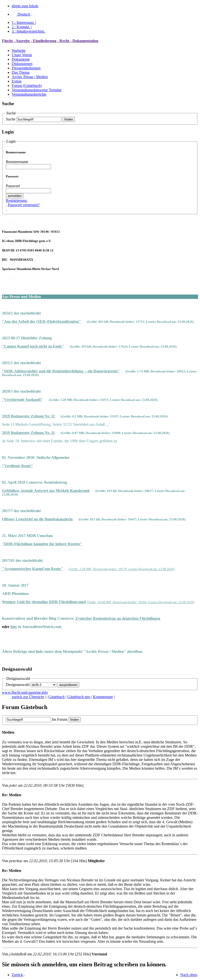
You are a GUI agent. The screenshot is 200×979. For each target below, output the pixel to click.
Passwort (13, 186)
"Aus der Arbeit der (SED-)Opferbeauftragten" (41, 321)
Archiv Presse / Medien (30, 77)
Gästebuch (56, 697)
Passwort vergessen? (24, 205)
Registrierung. (17, 200)
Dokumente (21, 59)
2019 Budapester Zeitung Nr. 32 (28, 416)
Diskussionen (22, 64)
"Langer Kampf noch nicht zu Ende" (33, 346)
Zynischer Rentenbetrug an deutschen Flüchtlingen (117, 618)
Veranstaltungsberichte (29, 94)
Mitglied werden (18, 278)
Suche (10, 119)
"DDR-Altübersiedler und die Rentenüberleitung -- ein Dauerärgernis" (61, 371)
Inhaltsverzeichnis (28, 31)
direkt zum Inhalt (25, 6)
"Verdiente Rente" (17, 466)
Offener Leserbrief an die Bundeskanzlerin (37, 519)
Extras (16, 81)
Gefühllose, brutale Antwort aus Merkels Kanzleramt (46, 491)
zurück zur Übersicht (28, 697)
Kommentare (103, 697)
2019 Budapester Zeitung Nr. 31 (28, 433)
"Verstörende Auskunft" (22, 399)
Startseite (19, 50)
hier (13, 627)
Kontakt (21, 27)
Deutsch (23, 14)
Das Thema (21, 72)
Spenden (10, 221)
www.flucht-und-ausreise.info (25, 692)
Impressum (23, 22)
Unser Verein (22, 55)
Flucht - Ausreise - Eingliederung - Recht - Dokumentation (50, 41)
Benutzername (17, 162)
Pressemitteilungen (26, 68)
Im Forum (59, 719)
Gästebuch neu (78, 697)
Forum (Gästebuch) (27, 85)
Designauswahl (18, 685)
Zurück (17, 975)
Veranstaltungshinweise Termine (36, 90)
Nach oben (188, 975)
